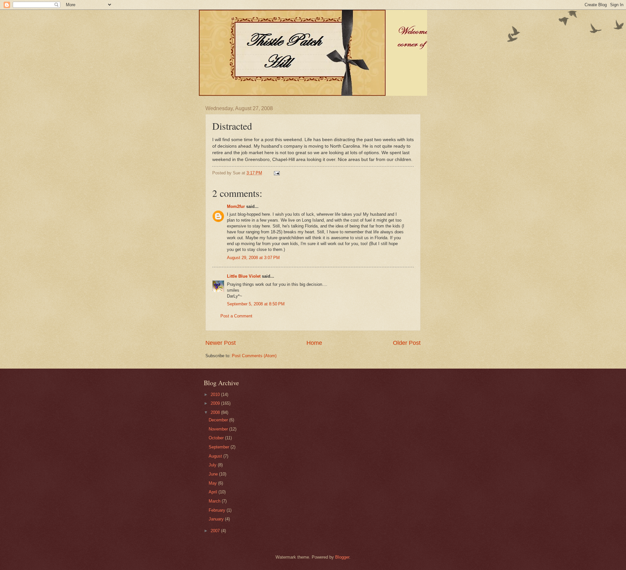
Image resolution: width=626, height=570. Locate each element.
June (214, 474)
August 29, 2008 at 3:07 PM (253, 257)
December (219, 419)
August (216, 456)
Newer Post (220, 343)
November (219, 429)
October (217, 437)
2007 (216, 530)
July (213, 464)
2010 (216, 394)
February (218, 510)
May (213, 483)
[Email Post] (276, 172)
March (215, 501)
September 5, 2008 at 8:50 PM (256, 303)
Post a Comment (236, 316)
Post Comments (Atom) (254, 355)
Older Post (407, 343)
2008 (216, 412)
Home (314, 343)
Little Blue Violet (244, 276)
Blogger (342, 557)
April (213, 492)
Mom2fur (236, 206)
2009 (216, 403)
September (220, 447)
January (217, 519)
